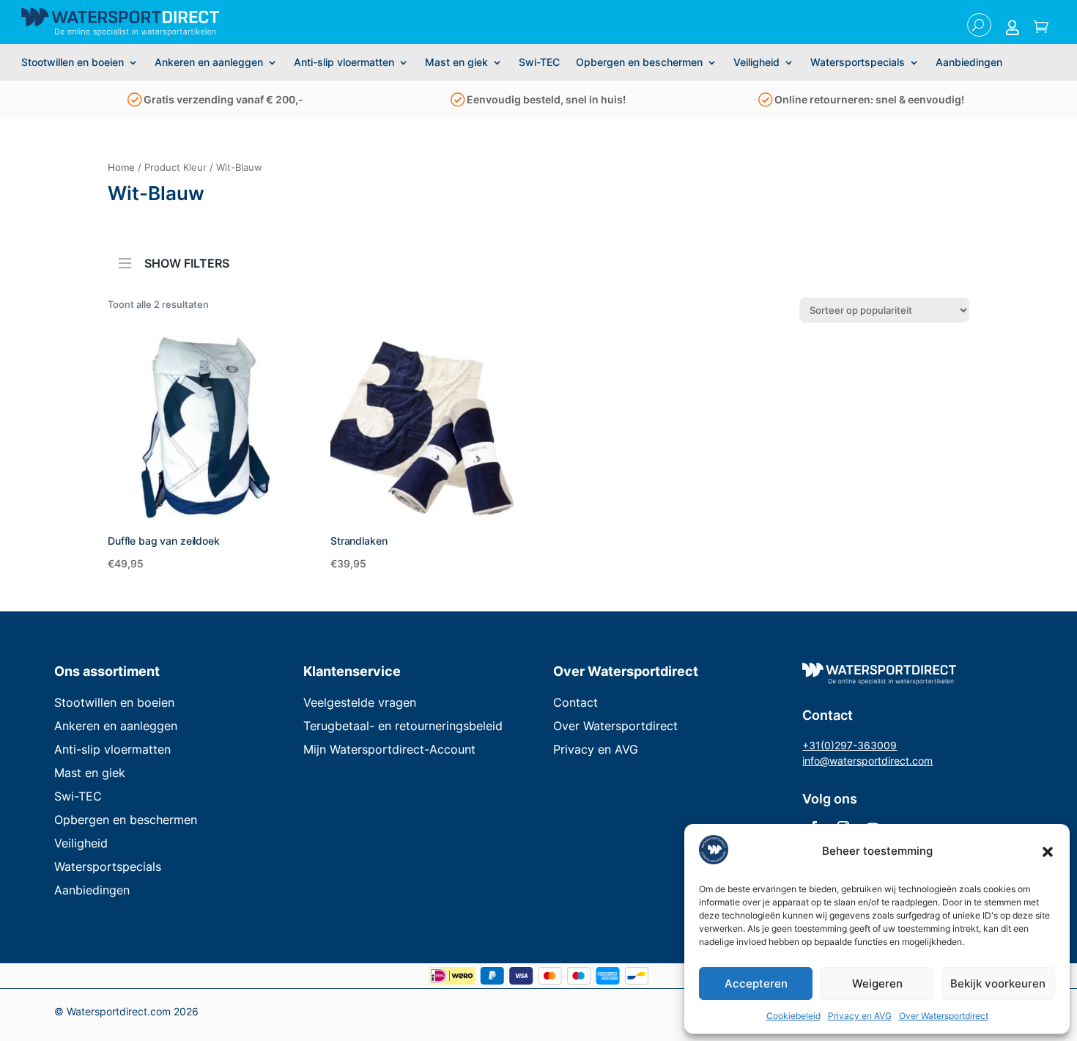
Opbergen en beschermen (639, 62)
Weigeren (877, 983)
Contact (575, 702)
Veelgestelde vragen (359, 702)
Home (121, 167)
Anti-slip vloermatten (344, 62)
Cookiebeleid (793, 1015)
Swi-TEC (539, 62)
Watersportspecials (857, 62)
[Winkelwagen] (1041, 28)
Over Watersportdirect (943, 1015)
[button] (1047, 852)
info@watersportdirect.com (867, 760)
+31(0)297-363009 (849, 745)
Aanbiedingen (969, 62)
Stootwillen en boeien (72, 62)
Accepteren (756, 983)
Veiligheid (756, 62)
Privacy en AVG (860, 1015)
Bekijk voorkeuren (997, 983)
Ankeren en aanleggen (209, 62)
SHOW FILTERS (186, 262)
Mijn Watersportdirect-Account (389, 749)
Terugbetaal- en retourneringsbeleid (403, 725)
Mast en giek (456, 62)
